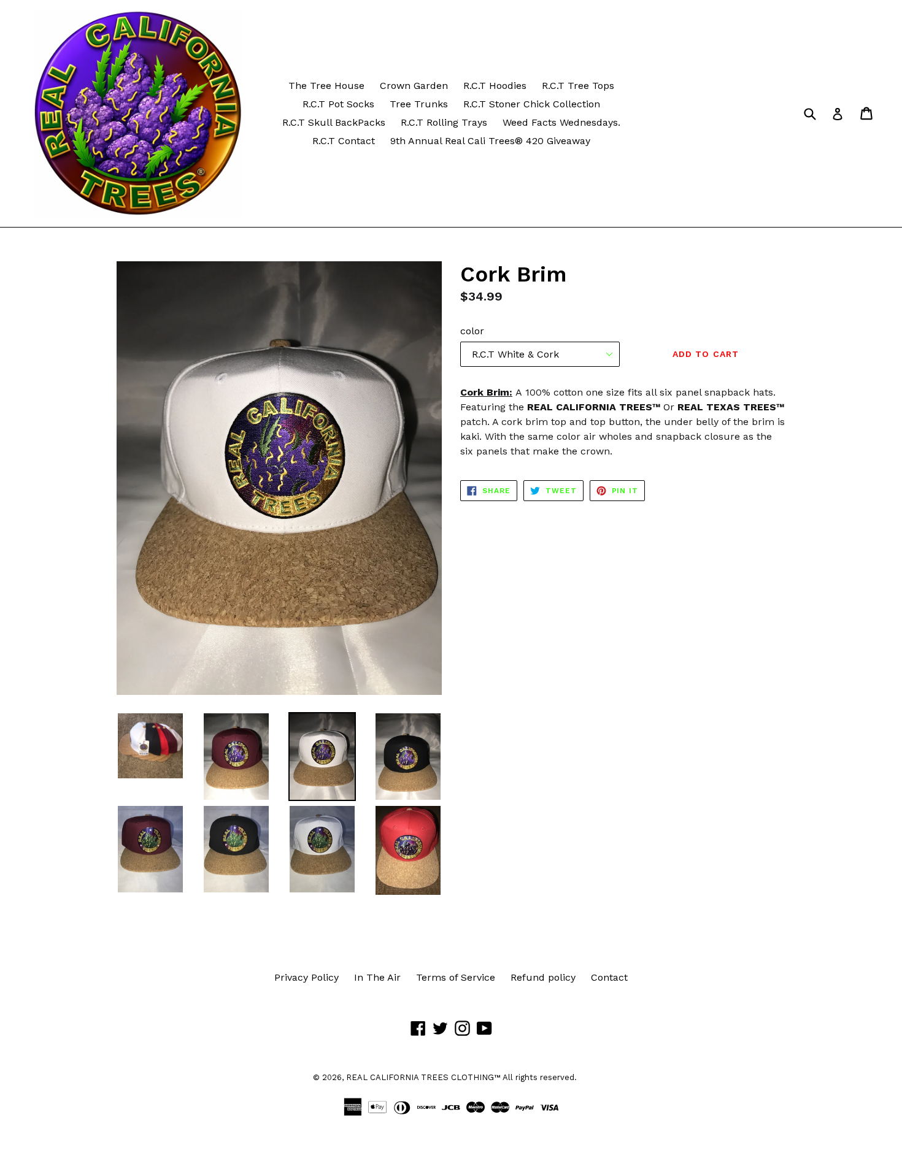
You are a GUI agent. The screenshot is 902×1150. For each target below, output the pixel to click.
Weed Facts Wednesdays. (561, 122)
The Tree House (326, 85)
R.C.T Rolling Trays (444, 122)
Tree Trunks (419, 104)
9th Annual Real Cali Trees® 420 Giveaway (490, 141)
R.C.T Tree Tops (578, 85)
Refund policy (543, 977)
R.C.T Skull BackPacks (333, 122)
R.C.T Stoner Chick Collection (531, 104)
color (472, 331)
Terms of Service (455, 977)
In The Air (377, 977)
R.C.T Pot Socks (338, 104)
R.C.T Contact (343, 141)
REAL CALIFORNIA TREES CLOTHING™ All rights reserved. (461, 1077)
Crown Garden (414, 85)
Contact (609, 977)
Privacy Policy (306, 977)
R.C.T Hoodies (494, 85)
